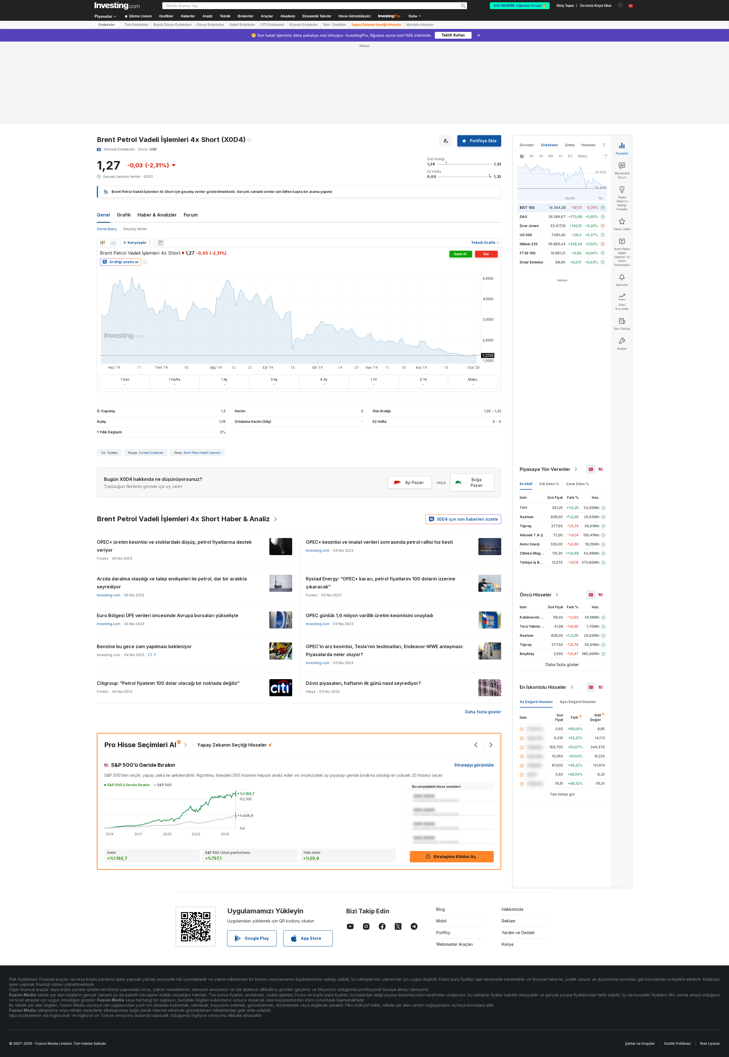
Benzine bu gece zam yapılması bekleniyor (144, 646)
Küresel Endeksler (303, 25)
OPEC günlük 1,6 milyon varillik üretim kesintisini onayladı (369, 615)
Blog (440, 909)
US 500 (526, 235)
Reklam (508, 920)
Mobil (441, 920)
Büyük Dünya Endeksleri (172, 25)
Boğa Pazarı (476, 482)
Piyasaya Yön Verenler (545, 469)
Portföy (443, 932)
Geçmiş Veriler (135, 229)
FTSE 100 (527, 253)
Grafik (124, 215)
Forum (191, 215)
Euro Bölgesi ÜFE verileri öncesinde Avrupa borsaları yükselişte (167, 615)
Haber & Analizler (157, 215)
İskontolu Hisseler (420, 25)
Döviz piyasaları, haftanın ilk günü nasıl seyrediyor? (363, 683)
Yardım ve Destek (518, 932)
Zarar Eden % (577, 484)
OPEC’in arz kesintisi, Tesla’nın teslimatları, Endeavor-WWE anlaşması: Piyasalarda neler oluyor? (384, 650)
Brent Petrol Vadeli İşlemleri (202, 452)
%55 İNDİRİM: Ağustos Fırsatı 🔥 (519, 6)
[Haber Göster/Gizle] (160, 243)
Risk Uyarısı (710, 1043)
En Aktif (526, 484)
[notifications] (620, 5)
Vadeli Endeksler (242, 25)
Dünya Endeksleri (210, 25)
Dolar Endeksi (531, 262)
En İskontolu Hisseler (543, 687)
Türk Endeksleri (136, 25)
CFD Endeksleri (272, 25)
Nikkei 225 (529, 244)
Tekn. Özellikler (334, 25)
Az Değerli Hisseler (536, 702)
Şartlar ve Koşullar (640, 1043)
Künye (508, 944)
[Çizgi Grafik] (113, 243)
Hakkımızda (512, 909)
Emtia (569, 145)
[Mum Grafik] (102, 243)
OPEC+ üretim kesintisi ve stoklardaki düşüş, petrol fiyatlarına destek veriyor (174, 546)
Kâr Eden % (549, 484)
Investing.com (317, 550)
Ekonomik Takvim (316, 16)
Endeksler (107, 25)
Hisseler (588, 145)
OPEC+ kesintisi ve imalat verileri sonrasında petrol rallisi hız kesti (379, 542)
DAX (523, 217)
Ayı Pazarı (414, 482)
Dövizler (527, 145)
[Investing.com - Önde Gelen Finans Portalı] (117, 6)
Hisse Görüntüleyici (354, 16)
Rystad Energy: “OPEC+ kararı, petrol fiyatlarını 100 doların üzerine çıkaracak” (380, 583)
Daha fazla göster (483, 711)
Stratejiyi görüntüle (474, 765)
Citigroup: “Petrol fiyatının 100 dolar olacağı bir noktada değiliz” (168, 683)
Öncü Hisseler (536, 594)
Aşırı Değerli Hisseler (578, 702)
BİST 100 (527, 207)
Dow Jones (529, 226)
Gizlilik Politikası (677, 1043)
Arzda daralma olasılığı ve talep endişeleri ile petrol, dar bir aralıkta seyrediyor (172, 583)
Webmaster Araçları (454, 944)
